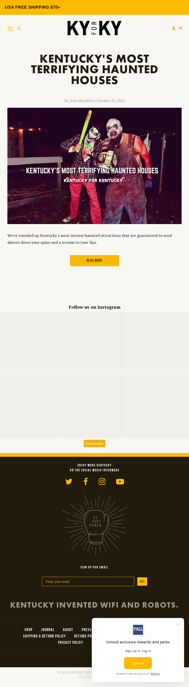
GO (142, 581)
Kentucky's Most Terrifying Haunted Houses (94, 69)
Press (87, 630)
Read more (94, 261)
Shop (29, 630)
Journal (48, 630)
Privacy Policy (70, 643)
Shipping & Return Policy (44, 636)
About (68, 630)
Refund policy (86, 636)
